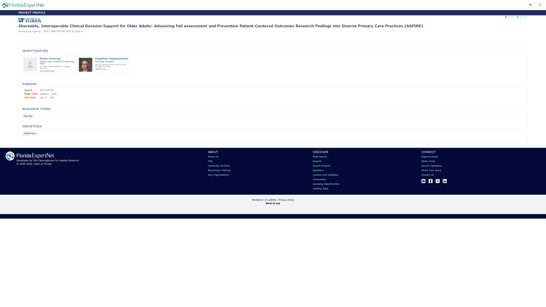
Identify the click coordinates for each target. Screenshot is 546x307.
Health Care (30, 133)
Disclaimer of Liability (264, 199)
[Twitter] (439, 181)
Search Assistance (431, 165)
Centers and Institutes (325, 174)
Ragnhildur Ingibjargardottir (111, 58)
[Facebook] (432, 181)
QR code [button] (523, 17)
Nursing (28, 116)
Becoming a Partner (219, 170)
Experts (317, 161)
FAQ (210, 161)
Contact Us (427, 174)
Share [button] (510, 17)
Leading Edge (320, 188)
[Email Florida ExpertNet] (424, 181)
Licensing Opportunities (326, 183)
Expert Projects (321, 165)
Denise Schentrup (50, 58)
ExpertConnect (429, 156)
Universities (319, 179)
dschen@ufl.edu (47, 71)
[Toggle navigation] (540, 5)
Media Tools (428, 161)
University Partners (219, 165)
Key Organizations (218, 174)
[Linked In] (446, 181)
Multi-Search (320, 156)
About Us (213, 156)
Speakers (318, 170)
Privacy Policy (286, 199)
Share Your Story (431, 170)
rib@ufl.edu (100, 69)
